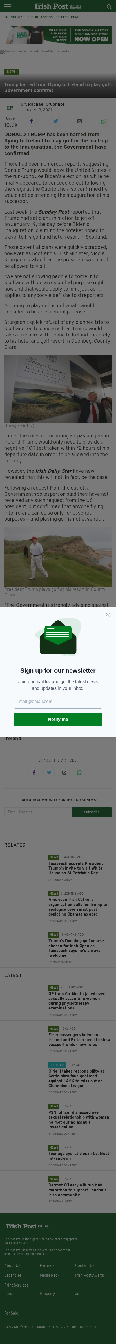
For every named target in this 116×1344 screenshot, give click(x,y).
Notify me (58, 719)
